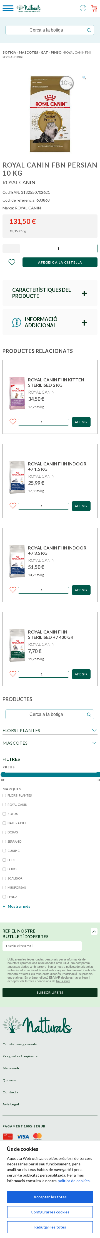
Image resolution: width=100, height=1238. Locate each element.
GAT (44, 52)
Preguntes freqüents (20, 1056)
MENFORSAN (17, 887)
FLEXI (11, 860)
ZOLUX (13, 814)
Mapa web (10, 1068)
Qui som (9, 1080)
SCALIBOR (15, 878)
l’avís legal (63, 981)
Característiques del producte (41, 293)
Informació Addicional (41, 322)
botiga (9, 52)
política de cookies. (74, 1180)
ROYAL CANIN (17, 804)
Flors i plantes (21, 730)
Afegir (81, 422)
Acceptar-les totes (50, 1196)
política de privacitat (79, 966)
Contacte (10, 1092)
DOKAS (13, 832)
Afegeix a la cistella (60, 262)
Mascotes (28, 52)
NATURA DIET (17, 823)
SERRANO (14, 841)
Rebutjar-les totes (50, 1227)
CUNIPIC (14, 850)
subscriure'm (50, 992)
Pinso (56, 52)
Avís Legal (10, 1104)
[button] (83, 8)
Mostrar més (16, 906)
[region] (50, 1189)
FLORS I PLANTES (20, 795)
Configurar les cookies (50, 1212)
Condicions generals (19, 1044)
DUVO (12, 869)
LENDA (12, 896)
